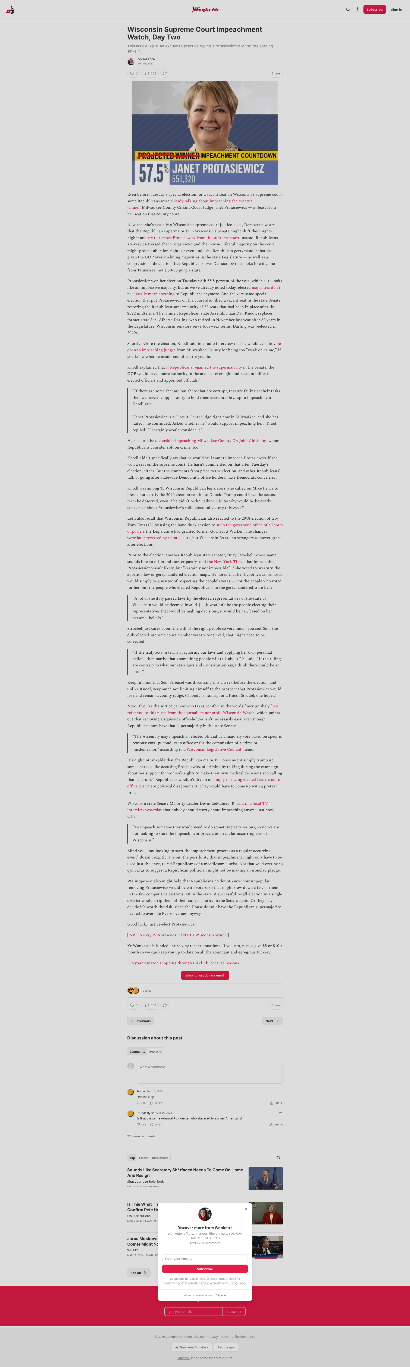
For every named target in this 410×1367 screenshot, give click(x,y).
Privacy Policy (237, 1283)
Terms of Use (225, 1279)
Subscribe (205, 1269)
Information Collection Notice (204, 1283)
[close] (246, 1209)
